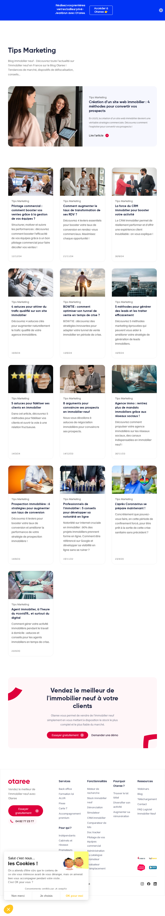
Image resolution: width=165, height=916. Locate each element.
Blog (140, 793)
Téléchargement (147, 799)
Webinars (143, 788)
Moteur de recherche (93, 791)
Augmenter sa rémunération (121, 814)
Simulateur (93, 812)
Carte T (63, 808)
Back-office (65, 788)
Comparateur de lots (96, 825)
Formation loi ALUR (66, 796)
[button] (8, 909)
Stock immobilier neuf (97, 800)
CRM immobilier (96, 817)
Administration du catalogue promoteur (96, 855)
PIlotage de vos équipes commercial (96, 841)
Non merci (18, 895)
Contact (142, 804)
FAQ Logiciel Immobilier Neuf (146, 811)
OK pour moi (74, 895)
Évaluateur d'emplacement (96, 866)
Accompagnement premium (70, 815)
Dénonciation (95, 807)
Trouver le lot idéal (120, 795)
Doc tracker (94, 832)
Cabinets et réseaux (65, 842)
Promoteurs (65, 849)
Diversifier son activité (121, 804)
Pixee (62, 803)
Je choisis (46, 895)
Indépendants (67, 835)
